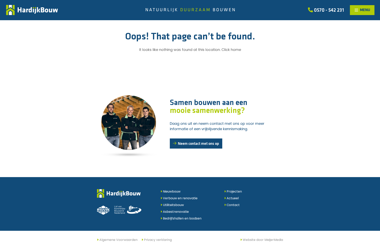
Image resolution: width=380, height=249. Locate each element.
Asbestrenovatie (175, 211)
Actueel (232, 198)
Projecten (234, 191)
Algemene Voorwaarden (118, 240)
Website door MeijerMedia (262, 240)
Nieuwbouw (171, 191)
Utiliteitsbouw (173, 205)
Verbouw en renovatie (180, 198)
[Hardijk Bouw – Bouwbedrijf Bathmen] (32, 10)
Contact (233, 205)
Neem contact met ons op (198, 144)
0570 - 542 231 (328, 10)
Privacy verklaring (157, 240)
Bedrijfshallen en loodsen (181, 218)
